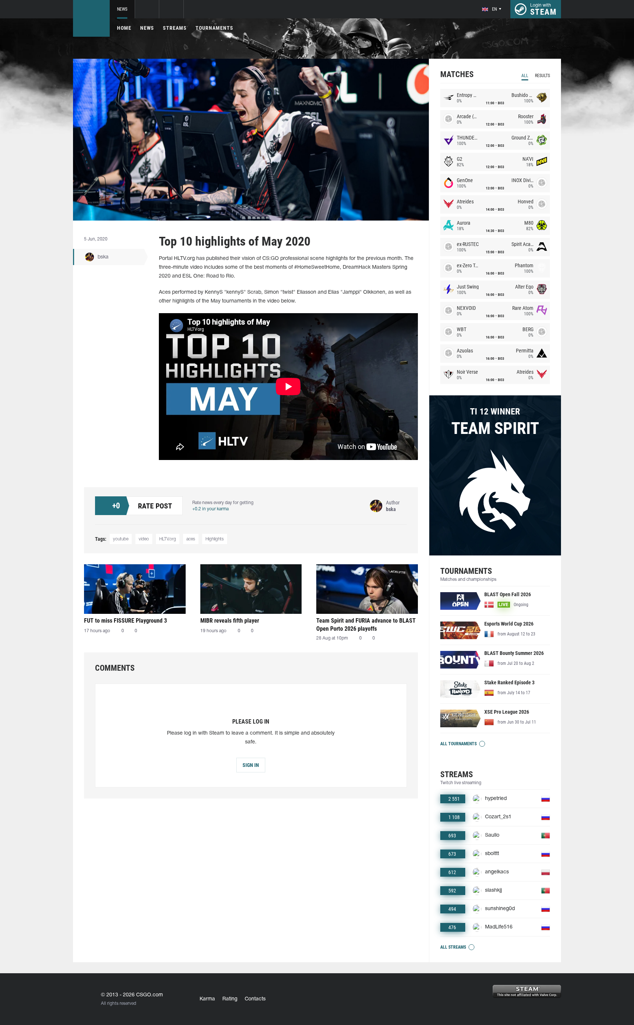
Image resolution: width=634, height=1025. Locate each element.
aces (190, 539)
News (122, 9)
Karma (207, 999)
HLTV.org (167, 539)
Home (124, 28)
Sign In (251, 765)
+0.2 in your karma (210, 509)
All (524, 75)
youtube (120, 539)
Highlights (214, 539)
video (144, 539)
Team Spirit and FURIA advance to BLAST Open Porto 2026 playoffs (366, 624)
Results (542, 75)
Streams (175, 28)
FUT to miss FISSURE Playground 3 (125, 620)
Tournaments (214, 28)
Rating (229, 999)
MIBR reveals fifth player (229, 620)
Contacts (255, 999)
